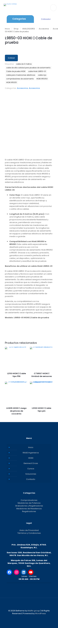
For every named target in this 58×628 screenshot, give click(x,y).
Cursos (30, 468)
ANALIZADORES (28, 28)
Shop (16, 28)
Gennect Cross (30, 463)
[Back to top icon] (29, 604)
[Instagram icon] (34, 617)
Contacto (30, 479)
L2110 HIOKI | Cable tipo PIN (16, 375)
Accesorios (44, 28)
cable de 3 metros (24, 64)
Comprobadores (29, 500)
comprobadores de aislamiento (20, 79)
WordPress (40, 613)
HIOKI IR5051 (11, 82)
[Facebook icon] (24, 617)
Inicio (7, 28)
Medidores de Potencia (29, 503)
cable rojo (42, 75)
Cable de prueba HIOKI (15, 71)
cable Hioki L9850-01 (37, 71)
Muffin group (34, 610)
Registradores (29, 511)
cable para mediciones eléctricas (20, 75)
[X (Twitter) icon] (27, 617)
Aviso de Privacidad (29, 530)
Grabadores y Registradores (29, 505)
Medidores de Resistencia (29, 508)
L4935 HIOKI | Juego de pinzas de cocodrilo (16, 411)
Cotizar (11, 58)
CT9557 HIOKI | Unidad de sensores (41, 375)
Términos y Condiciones (29, 533)
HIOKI (30, 458)
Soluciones (30, 474)
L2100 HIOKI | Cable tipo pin (41, 409)
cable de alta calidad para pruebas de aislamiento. (28, 68)
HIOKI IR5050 (42, 79)
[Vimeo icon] (30, 617)
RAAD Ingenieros (31, 452)
